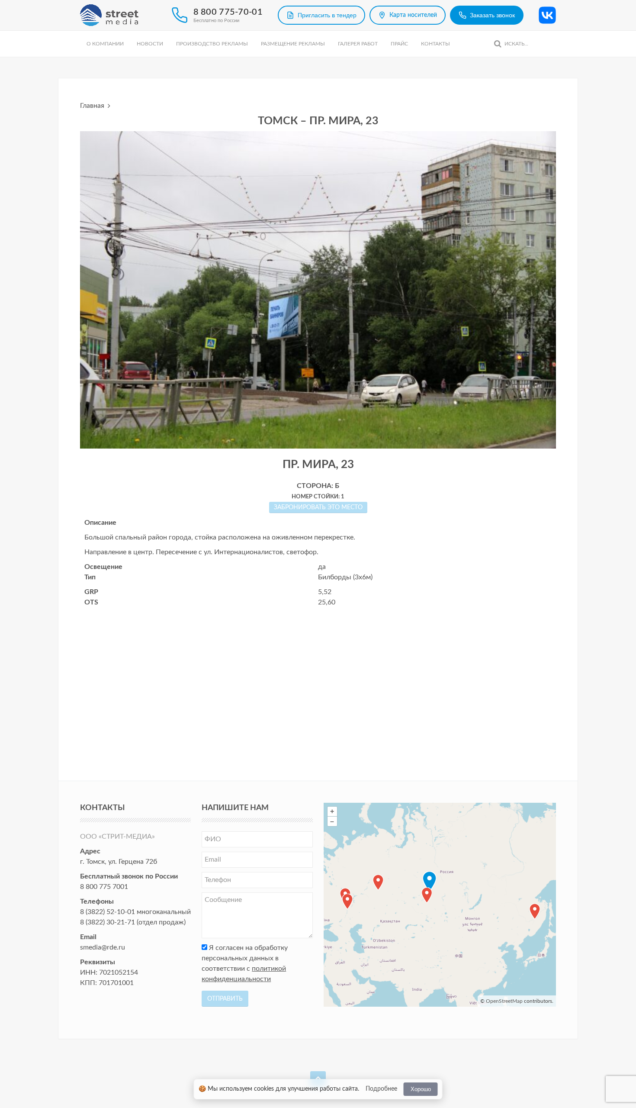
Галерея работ (358, 43)
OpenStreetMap (504, 1001)
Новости (150, 43)
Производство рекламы (212, 43)
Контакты (435, 43)
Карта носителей (413, 15)
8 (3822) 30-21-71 (107, 922)
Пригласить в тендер (327, 15)
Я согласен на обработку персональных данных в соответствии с (245, 963)
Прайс (399, 43)
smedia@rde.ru (102, 947)
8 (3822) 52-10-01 (107, 911)
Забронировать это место (318, 507)
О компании (105, 43)
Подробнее (381, 1089)
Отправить (225, 999)
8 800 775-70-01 (228, 12)
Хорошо (421, 1089)
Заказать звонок (492, 15)
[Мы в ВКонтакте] (547, 15)
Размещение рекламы (293, 43)
